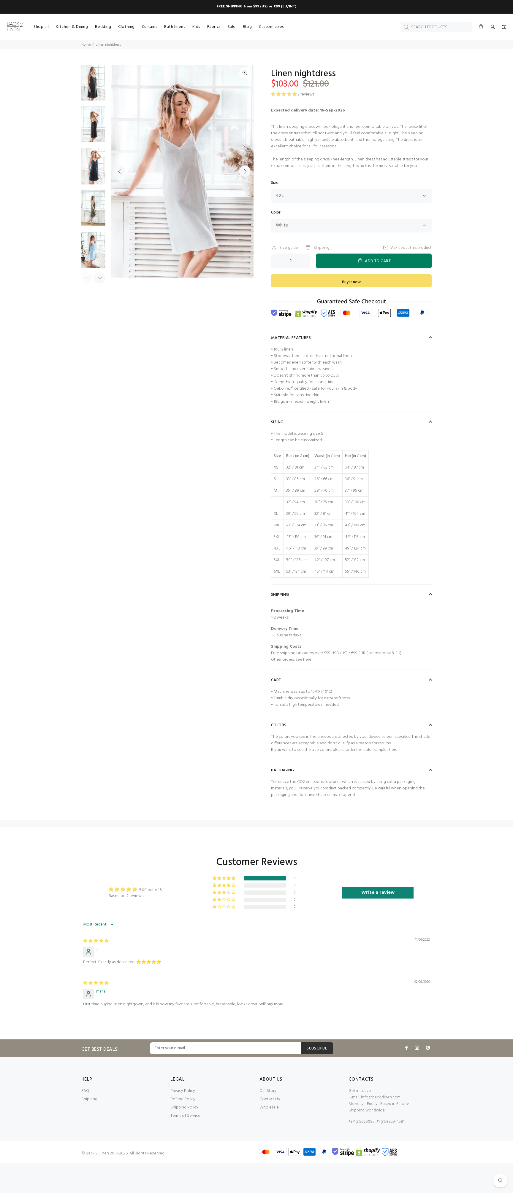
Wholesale (269, 1107)
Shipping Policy (184, 1107)
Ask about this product (411, 247)
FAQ (85, 1090)
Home (86, 45)
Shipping (322, 247)
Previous (119, 171)
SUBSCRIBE (317, 1048)
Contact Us (269, 1099)
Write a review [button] (378, 892)
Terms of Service (185, 1115)
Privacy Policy (182, 1090)
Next (245, 171)
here (393, 749)
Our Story (267, 1090)
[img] (96, 941)
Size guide (288, 247)
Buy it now (351, 282)
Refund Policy (182, 1099)
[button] (224, 878)
